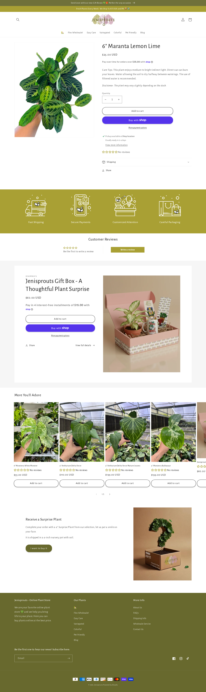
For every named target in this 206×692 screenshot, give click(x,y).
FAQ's (136, 613)
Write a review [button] (128, 250)
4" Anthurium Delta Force (70, 466)
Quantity (106, 93)
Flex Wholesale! (81, 613)
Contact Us (138, 629)
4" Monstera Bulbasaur (161, 466)
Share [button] (108, 170)
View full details (83, 345)
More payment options (138, 128)
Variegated (79, 624)
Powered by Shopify (110, 685)
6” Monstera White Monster (26, 466)
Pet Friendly (79, 635)
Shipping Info (139, 618)
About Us (137, 607)
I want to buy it (39, 548)
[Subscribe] (68, 658)
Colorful (78, 629)
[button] (18, 19)
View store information (116, 145)
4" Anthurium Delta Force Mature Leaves (122, 466)
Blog (76, 640)
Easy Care (78, 618)
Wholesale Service (142, 624)
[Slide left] (96, 494)
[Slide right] (110, 494)
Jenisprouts (98, 685)
